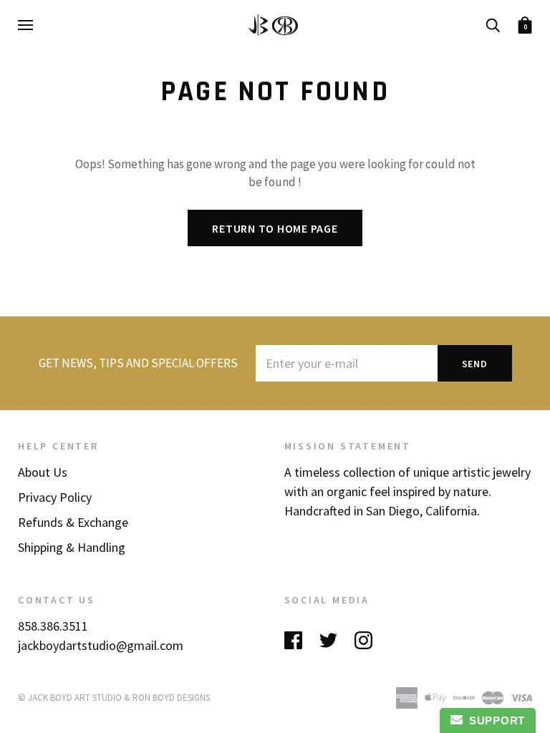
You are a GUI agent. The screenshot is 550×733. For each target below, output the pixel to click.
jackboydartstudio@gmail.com (100, 645)
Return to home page (274, 228)
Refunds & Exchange (73, 522)
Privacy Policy (55, 497)
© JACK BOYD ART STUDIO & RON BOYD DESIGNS (114, 697)
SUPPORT (494, 720)
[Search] (493, 23)
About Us (42, 472)
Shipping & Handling (71, 547)
